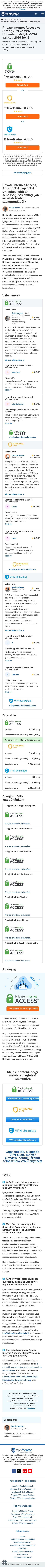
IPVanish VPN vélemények (22, 1523)
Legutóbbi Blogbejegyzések (22, 1486)
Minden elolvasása (13, 360)
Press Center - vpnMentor (22, 1551)
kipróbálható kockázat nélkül (15, 1333)
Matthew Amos (18, 587)
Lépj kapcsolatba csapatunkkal (22, 1539)
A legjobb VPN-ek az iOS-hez (22, 1495)
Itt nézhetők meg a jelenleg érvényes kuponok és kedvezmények (22, 1367)
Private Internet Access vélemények (22, 1520)
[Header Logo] (10, 14)
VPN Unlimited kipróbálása (21, 1140)
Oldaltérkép (22, 1548)
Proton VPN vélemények (22, 1517)
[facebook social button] (14, 1471)
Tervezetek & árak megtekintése (24, 1009)
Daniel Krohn (15, 208)
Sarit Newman (17, 313)
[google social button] (25, 1471)
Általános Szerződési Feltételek (22, 1545)
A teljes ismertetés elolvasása (22, 437)
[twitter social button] (19, 1471)
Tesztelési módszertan (22, 1557)
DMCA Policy (22, 1554)
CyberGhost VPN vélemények (22, 1514)
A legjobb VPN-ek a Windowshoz (22, 1489)
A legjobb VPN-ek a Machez (23, 1492)
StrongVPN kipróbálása (22, 1119)
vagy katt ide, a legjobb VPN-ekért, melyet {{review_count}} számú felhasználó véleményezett (22, 1156)
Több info (21, 85)
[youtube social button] (30, 1471)
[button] (4, 1562)
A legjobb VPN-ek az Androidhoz (22, 1498)
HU (35, 14)
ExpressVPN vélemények (22, 1511)
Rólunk (22, 1536)
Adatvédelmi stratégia (22, 1542)
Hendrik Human (18, 455)
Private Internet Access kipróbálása (23, 1099)
